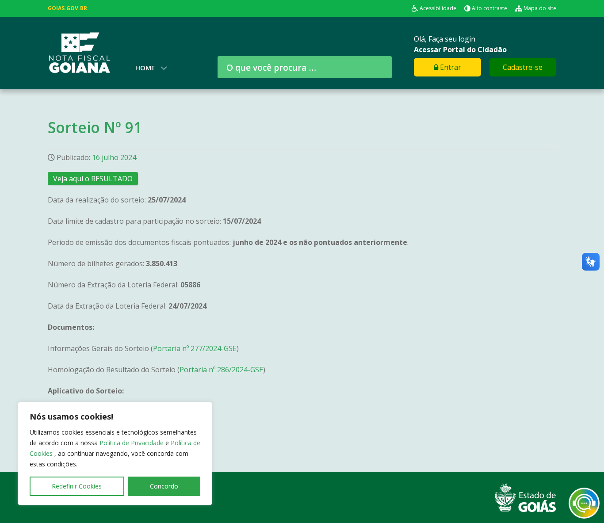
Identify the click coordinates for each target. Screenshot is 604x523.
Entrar (449, 67)
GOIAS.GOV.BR (67, 8)
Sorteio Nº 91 (95, 127)
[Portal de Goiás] (525, 497)
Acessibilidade (438, 8)
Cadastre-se (523, 67)
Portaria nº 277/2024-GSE (195, 348)
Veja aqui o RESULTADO (93, 178)
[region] (115, 453)
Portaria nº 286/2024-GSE (221, 369)
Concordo (164, 486)
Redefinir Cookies (77, 486)
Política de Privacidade (132, 443)
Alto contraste (489, 8)
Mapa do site (540, 8)
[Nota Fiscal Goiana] (79, 52)
